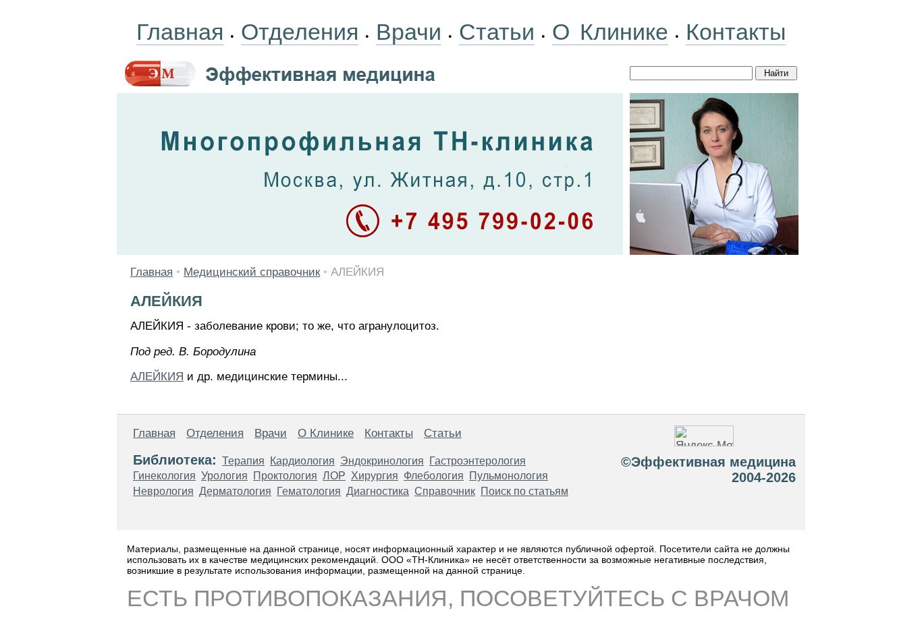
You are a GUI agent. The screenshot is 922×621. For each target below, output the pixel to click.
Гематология (309, 491)
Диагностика (377, 491)
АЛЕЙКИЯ (157, 376)
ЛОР (334, 475)
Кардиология (302, 461)
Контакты (736, 32)
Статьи (497, 32)
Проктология (285, 475)
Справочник (444, 491)
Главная (179, 32)
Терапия (243, 461)
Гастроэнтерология (477, 461)
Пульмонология (508, 475)
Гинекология (164, 475)
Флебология (434, 475)
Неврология (163, 491)
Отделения (299, 32)
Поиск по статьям (524, 491)
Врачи (408, 32)
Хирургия (374, 475)
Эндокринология (382, 461)
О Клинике (610, 32)
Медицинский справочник (252, 272)
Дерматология (235, 491)
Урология (224, 475)
